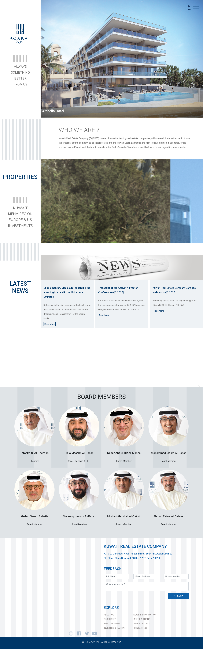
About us (109, 614)
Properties (110, 619)
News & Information (144, 614)
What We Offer (112, 623)
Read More (49, 324)
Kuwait (20, 208)
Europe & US (20, 219)
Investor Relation (114, 628)
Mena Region (20, 213)
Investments (20, 225)
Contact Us (140, 628)
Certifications (141, 619)
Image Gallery (141, 623)
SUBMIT (178, 596)
